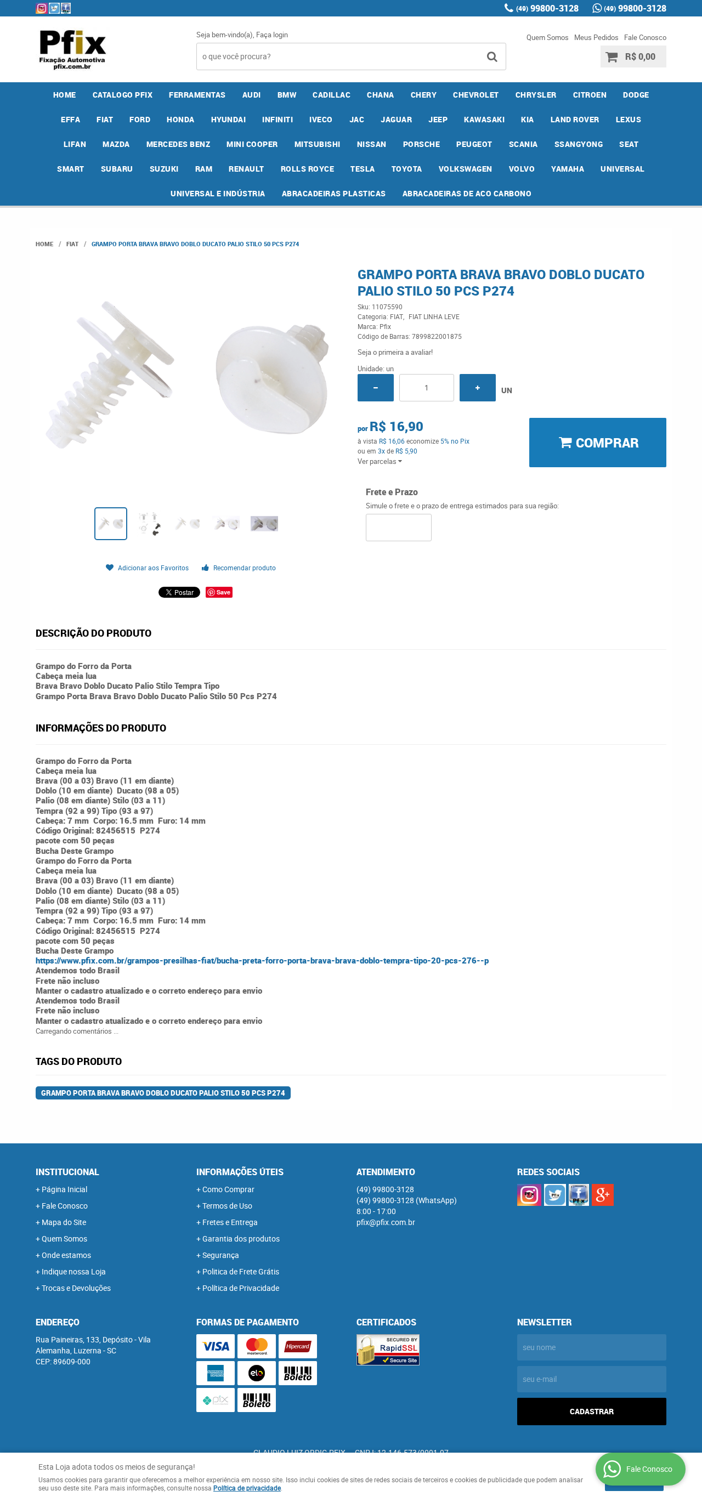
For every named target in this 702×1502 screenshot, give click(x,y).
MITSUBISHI (318, 144)
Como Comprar (228, 1189)
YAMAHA (567, 168)
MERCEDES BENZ (178, 144)
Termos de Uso (227, 1205)
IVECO (321, 119)
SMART (70, 168)
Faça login (272, 34)
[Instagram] (42, 8)
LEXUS (629, 119)
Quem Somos (547, 37)
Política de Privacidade (240, 1288)
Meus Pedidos (596, 37)
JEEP (438, 119)
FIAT (105, 119)
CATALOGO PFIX (123, 94)
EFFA (70, 119)
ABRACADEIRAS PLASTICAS (334, 193)
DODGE (636, 94)
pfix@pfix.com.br (385, 1222)
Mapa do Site (64, 1222)
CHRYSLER (536, 94)
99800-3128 (547, 8)
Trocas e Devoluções (76, 1288)
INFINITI (277, 119)
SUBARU (117, 168)
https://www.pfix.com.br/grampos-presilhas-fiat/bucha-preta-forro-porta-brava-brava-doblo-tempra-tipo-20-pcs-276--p (262, 960)
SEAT (628, 144)
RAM (204, 168)
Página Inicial (64, 1189)
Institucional (67, 1172)
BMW (287, 94)
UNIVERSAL (623, 168)
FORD (139, 119)
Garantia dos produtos (241, 1238)
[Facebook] (66, 8)
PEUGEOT (474, 144)
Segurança (220, 1255)
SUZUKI (164, 168)
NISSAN (372, 144)
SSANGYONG (578, 144)
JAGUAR (396, 119)
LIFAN (75, 144)
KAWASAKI (484, 119)
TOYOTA (407, 168)
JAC (357, 119)
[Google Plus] (603, 1195)
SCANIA (523, 144)
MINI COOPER (252, 144)
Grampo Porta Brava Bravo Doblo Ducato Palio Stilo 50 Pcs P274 (163, 1093)
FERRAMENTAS (197, 94)
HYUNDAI (228, 119)
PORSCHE (421, 144)
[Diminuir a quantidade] (376, 387)
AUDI (251, 94)
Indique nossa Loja (74, 1271)
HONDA (181, 119)
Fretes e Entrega (230, 1222)
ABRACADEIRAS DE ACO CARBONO (467, 193)
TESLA (362, 168)
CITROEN (590, 94)
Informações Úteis (240, 1172)
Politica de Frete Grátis (240, 1271)
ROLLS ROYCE (308, 168)
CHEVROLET (476, 94)
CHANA (380, 94)
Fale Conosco (645, 37)
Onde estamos (66, 1255)
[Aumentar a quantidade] (478, 387)
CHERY (424, 94)
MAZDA (116, 144)
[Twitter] (54, 8)
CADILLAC (331, 94)
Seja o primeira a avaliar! (395, 352)
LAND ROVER (575, 119)
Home (64, 94)
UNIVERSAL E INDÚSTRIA (218, 193)
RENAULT (246, 168)
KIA (527, 119)
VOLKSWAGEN (465, 168)
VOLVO (522, 168)
